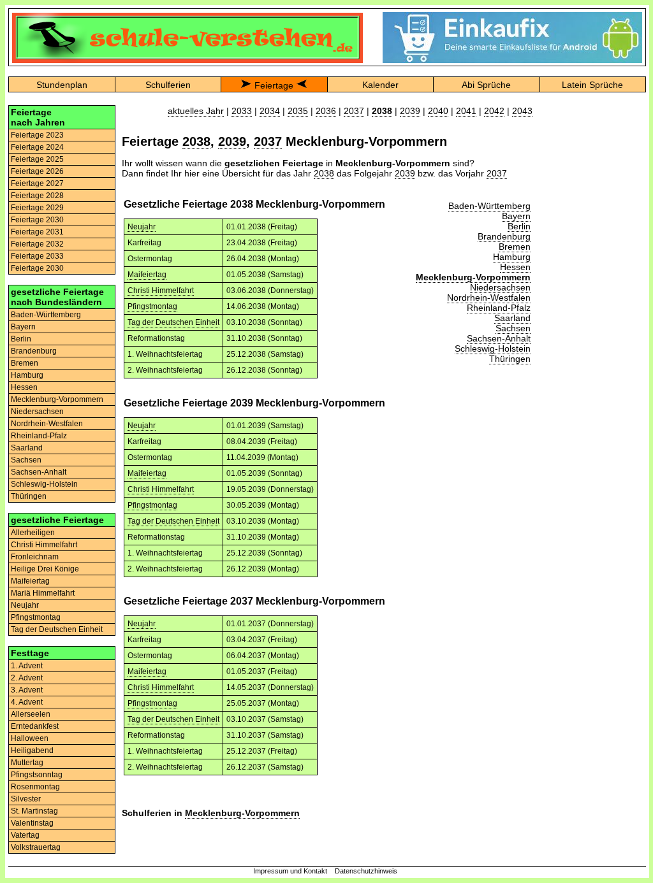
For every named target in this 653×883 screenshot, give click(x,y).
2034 (270, 111)
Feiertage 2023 (37, 135)
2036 (326, 111)
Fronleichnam (35, 556)
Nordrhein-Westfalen (47, 423)
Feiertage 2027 (37, 183)
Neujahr (25, 605)
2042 (494, 111)
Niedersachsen (37, 411)
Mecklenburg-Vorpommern (57, 399)
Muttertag (27, 762)
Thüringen (29, 496)
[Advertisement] (592, 296)
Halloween (29, 738)
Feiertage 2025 (37, 159)
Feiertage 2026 (37, 171)
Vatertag (25, 835)
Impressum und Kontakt (290, 871)
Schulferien (168, 85)
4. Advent (27, 702)
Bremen (24, 363)
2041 (466, 111)
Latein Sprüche (592, 85)
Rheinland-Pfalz (39, 435)
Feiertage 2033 (37, 256)
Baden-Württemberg (46, 314)
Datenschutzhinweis (366, 871)
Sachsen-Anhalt (38, 472)
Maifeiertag (30, 581)
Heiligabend (32, 750)
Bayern (23, 326)
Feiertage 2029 (37, 207)
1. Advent (27, 665)
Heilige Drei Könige (45, 568)
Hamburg (27, 375)
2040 (438, 111)
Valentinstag (32, 823)
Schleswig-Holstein (44, 484)
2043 (522, 111)
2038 (196, 141)
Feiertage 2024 (37, 147)
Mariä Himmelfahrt (43, 593)
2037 (354, 111)
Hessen (24, 387)
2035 (298, 111)
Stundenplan (61, 85)
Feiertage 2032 (37, 244)
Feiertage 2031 (37, 231)
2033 (241, 111)
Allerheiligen (33, 532)
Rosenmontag (35, 786)
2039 (410, 111)
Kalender (380, 85)
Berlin (21, 338)
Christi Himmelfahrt (44, 544)
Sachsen (26, 460)
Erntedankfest (35, 726)
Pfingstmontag (36, 617)
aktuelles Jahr (196, 111)
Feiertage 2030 (37, 219)
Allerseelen (30, 714)
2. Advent (27, 677)
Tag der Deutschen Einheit (57, 629)
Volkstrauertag (36, 847)
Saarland (27, 447)
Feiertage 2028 (37, 195)
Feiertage (273, 85)
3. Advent (27, 690)
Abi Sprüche (486, 85)
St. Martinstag (34, 811)
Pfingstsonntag (36, 774)
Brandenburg (34, 351)
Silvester (26, 798)
